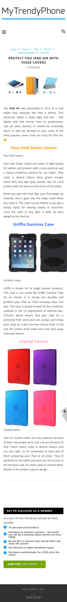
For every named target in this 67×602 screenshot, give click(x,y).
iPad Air (47, 49)
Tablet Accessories (26, 52)
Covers (25, 49)
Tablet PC (44, 52)
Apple (13, 49)
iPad (36, 49)
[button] (63, 32)
